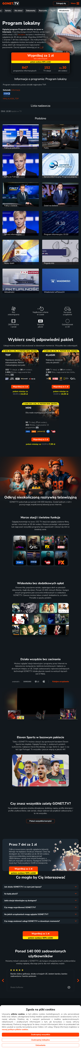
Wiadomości (64, 10)
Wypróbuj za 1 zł (23, 868)
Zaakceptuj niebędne (40, 1040)
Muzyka (76, 10)
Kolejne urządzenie (60, 681)
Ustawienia (40, 1045)
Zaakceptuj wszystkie (40, 1034)
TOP (17, 98)
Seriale (8, 10)
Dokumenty (30, 10)
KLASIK (11, 98)
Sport (53, 10)
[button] (3, 980)
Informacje (15, 90)
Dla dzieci (18, 10)
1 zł (41, 47)
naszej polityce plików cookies (15, 1029)
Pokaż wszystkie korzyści (40, 821)
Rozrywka (43, 10)
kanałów (21, 34)
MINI (5, 98)
